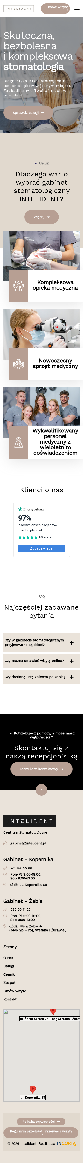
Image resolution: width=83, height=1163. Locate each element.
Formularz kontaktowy (39, 769)
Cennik (9, 974)
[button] (33, 1090)
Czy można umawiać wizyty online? (34, 661)
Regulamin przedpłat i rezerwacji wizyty (41, 1131)
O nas (8, 958)
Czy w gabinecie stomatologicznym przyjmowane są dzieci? (34, 642)
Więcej (39, 217)
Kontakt (10, 999)
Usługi (8, 966)
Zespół (9, 983)
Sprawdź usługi (26, 113)
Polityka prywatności (39, 1121)
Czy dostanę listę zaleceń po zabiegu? (37, 677)
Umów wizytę (57, 7)
